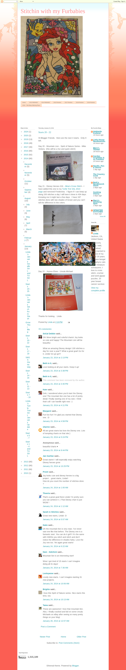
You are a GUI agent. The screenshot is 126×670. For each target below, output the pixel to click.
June (28, 211)
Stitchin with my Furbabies (53, 11)
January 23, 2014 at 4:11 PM (55, 405)
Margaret (47, 411)
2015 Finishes (57, 102)
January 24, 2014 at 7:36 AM (55, 568)
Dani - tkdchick (50, 552)
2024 (26, 132)
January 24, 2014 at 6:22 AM (55, 546)
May (28, 217)
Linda (95, 233)
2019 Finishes (91, 102)
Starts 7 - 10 (28, 394)
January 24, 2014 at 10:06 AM (56, 584)
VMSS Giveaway (28, 362)
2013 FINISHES (33, 102)
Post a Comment (48, 627)
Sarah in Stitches (51, 512)
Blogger (75, 666)
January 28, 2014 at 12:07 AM (56, 621)
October (28, 181)
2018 (26, 143)
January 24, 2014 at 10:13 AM (56, 599)
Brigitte (46, 589)
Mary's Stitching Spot (97, 202)
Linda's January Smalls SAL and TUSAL (28, 266)
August (28, 198)
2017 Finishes (68, 102)
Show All (102, 216)
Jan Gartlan (48, 456)
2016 (26, 151)
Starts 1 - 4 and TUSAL (28, 449)
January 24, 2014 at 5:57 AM (55, 519)
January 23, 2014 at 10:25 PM (56, 466)
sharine (46, 427)
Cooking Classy (97, 193)
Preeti (45, 472)
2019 (26, 139)
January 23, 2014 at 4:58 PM (55, 421)
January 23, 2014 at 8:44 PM (55, 450)
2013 (26, 462)
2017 (26, 147)
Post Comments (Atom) (69, 643)
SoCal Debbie (49, 334)
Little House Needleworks (99, 140)
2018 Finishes (80, 102)
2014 (26, 158)
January (28, 246)
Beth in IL (47, 363)
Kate (45, 390)
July (28, 204)
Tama (45, 605)
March (29, 229)
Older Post (81, 637)
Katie (45, 525)
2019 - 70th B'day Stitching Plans (31, 105)
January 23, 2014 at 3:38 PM (55, 371)
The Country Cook (99, 175)
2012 (26, 465)
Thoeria (46, 493)
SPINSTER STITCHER (98, 211)
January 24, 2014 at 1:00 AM (55, 487)
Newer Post (45, 637)
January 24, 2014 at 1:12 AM (55, 506)
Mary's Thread (96, 149)
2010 (26, 473)
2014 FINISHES (45, 102)
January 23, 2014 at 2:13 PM (55, 358)
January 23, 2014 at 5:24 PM (55, 437)
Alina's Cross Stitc (73, 186)
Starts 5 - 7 (28, 435)
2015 (26, 155)
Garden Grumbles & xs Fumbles (98, 157)
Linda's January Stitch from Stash (28, 307)
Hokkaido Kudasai (97, 132)
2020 (26, 135)
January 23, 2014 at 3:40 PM (55, 384)
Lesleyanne (48, 573)
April (28, 223)
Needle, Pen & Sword (98, 167)
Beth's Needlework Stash (98, 184)
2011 (26, 469)
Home (24, 102)
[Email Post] (68, 322)
